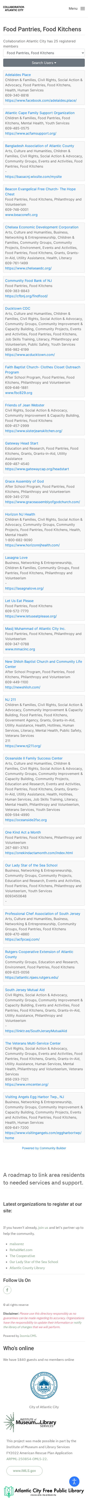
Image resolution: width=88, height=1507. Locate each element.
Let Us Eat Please (19, 601)
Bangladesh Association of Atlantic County (39, 146)
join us (43, 1227)
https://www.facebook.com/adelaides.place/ (41, 100)
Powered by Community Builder (44, 1148)
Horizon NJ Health (20, 514)
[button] (77, 8)
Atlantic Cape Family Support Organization (40, 113)
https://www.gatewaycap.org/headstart (37, 469)
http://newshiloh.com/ (22, 687)
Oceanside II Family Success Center (34, 758)
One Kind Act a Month (23, 832)
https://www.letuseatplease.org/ (31, 616)
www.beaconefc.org (21, 215)
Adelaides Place (18, 75)
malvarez (17, 1244)
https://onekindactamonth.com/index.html (39, 853)
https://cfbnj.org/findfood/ (26, 296)
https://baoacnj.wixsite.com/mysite (33, 176)
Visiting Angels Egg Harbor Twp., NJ (34, 1097)
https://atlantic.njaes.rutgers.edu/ (32, 977)
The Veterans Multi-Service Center (33, 1043)
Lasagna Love (16, 557)
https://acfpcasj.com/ (22, 939)
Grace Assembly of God (24, 481)
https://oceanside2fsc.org (26, 820)
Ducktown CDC (17, 308)
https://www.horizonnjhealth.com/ (32, 545)
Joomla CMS (27, 1336)
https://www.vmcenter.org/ (26, 1084)
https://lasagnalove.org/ (24, 588)
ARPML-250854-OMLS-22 (26, 1459)
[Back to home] (13, 8)
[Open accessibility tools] (74, 1481)
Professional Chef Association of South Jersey (42, 913)
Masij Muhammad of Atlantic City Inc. (35, 628)
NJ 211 (10, 699)
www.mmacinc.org (20, 649)
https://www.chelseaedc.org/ (28, 268)
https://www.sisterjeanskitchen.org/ (33, 431)
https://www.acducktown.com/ (30, 354)
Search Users (43, 63)
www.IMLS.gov (24, 1470)
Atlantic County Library (27, 1268)
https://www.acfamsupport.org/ (30, 133)
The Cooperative (22, 1256)
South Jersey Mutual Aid (25, 990)
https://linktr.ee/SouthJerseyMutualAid (36, 1031)
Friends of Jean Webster (24, 405)
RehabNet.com (21, 1250)
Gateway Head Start (21, 443)
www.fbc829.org (18, 393)
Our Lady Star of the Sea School (31, 865)
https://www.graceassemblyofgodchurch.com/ (42, 502)
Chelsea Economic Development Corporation (41, 227)
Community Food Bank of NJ (28, 280)
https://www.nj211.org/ (23, 746)
